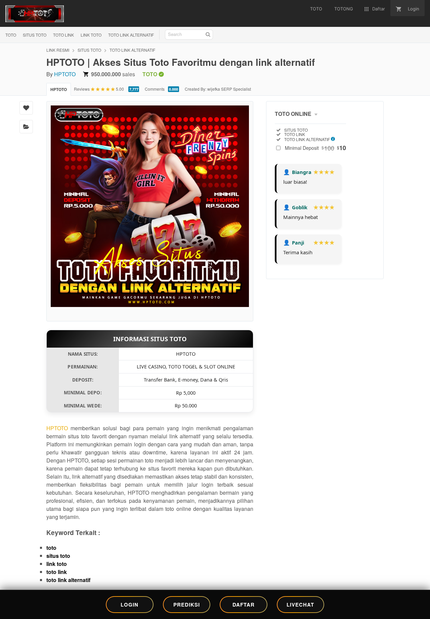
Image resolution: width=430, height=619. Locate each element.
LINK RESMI (57, 50)
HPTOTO (65, 74)
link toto (56, 564)
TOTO (10, 35)
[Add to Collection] (26, 126)
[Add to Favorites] (26, 108)
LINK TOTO (91, 35)
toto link (56, 572)
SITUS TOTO (34, 35)
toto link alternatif (68, 580)
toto (51, 547)
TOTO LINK (63, 35)
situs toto (58, 556)
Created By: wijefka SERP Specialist (218, 89)
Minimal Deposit (315, 148)
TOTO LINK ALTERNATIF (131, 35)
